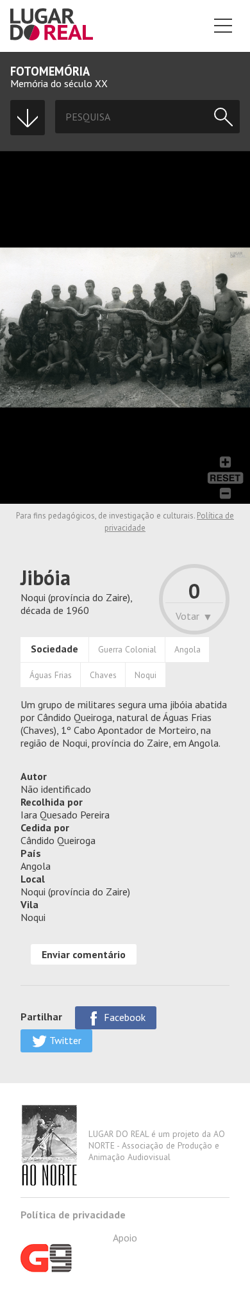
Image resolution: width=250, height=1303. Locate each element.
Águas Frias (50, 675)
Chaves (103, 675)
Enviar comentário (84, 954)
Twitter (64, 1040)
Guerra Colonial (127, 649)
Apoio (125, 1237)
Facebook (123, 1017)
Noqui (145, 675)
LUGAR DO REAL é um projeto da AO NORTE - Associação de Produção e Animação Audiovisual (156, 1145)
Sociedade (54, 648)
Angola (187, 649)
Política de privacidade (73, 1214)
